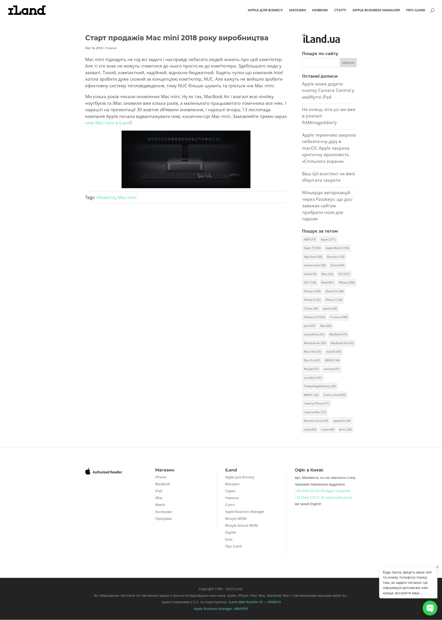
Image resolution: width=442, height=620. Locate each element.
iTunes (311, 308)
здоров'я (342, 421)
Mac (326, 326)
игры (310, 429)
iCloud (337, 265)
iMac (327, 274)
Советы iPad (334, 395)
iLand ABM (237, 602)
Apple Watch (337, 248)
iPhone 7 (334, 300)
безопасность (316, 421)
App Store (313, 257)
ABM (310, 239)
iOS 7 (310, 282)
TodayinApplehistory (320, 386)
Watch (160, 504)
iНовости (105, 197)
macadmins (314, 334)
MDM (332, 360)
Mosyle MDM (236, 518)
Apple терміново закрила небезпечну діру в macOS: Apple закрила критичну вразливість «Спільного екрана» (329, 148)
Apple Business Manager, (214, 608)
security (332, 369)
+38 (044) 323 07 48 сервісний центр (323, 497)
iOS (344, 274)
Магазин (297, 10)
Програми (163, 518)
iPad (327, 282)
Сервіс (230, 490)
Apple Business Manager (376, 10)
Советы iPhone (316, 403)
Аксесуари (163, 511)
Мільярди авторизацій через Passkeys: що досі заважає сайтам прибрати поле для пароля (327, 206)
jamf (309, 326)
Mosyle (311, 369)
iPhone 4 (312, 291)
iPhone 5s (335, 291)
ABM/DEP (241, 608)
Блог (229, 539)
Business (335, 257)
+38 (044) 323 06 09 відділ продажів (322, 490)
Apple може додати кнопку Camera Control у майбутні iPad (328, 90)
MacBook (338, 334)
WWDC (311, 395)
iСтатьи (339, 317)
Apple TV (312, 248)
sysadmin (313, 378)
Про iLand (415, 10)
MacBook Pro (342, 343)
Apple (328, 239)
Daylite (230, 532)
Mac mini (127, 197)
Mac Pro (312, 360)
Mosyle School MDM (241, 525)
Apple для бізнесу (265, 10)
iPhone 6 (312, 300)
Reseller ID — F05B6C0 (263, 602)
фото (345, 429)
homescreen (315, 265)
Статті (340, 10)
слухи (327, 429)
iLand (310, 274)
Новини (320, 10)
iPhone (347, 282)
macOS (333, 352)
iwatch (330, 308)
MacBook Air (315, 343)
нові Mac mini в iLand (108, 123)
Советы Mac (315, 412)
